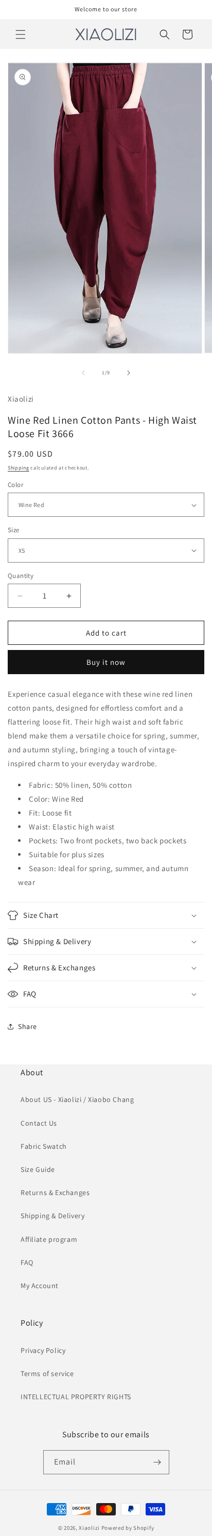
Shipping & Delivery (52, 1215)
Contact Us (39, 1123)
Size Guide (38, 1169)
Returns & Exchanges (55, 1192)
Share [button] (27, 1026)
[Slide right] (128, 373)
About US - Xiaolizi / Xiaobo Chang (77, 1099)
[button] (20, 34)
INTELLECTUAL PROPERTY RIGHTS (76, 1396)
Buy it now (106, 662)
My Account (40, 1285)
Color (15, 484)
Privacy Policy (43, 1350)
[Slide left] (83, 373)
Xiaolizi (89, 1527)
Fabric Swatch (44, 1146)
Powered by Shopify (127, 1527)
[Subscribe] (157, 1462)
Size (14, 530)
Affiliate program (49, 1239)
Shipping (18, 467)
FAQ (27, 1262)
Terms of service (47, 1373)
